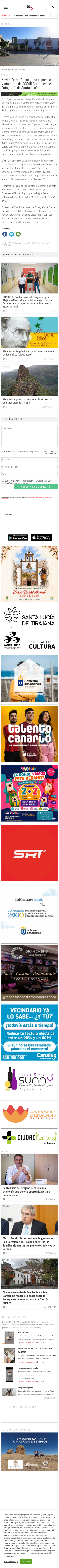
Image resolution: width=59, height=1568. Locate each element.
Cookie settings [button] (11, 1561)
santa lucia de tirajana (19, 243)
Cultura (6, 24)
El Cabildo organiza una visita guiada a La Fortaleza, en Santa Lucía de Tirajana (29, 401)
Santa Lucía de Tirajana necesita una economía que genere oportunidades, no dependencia (26, 1191)
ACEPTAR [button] (26, 1561)
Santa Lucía (50, 359)
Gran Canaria (49, 407)
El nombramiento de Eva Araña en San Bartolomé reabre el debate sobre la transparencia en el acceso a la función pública (25, 1297)
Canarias (51, 311)
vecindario (6, 245)
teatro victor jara (41, 243)
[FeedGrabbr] (29, 1398)
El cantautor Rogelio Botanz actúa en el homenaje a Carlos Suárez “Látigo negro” (29, 353)
